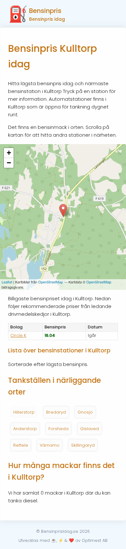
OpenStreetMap (50, 281)
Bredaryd (56, 412)
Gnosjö (85, 412)
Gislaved (89, 428)
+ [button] (9, 153)
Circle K (18, 335)
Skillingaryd (83, 445)
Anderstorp (25, 428)
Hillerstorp (24, 412)
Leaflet (7, 281)
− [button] (9, 163)
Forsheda (58, 428)
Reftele (20, 445)
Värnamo (49, 445)
